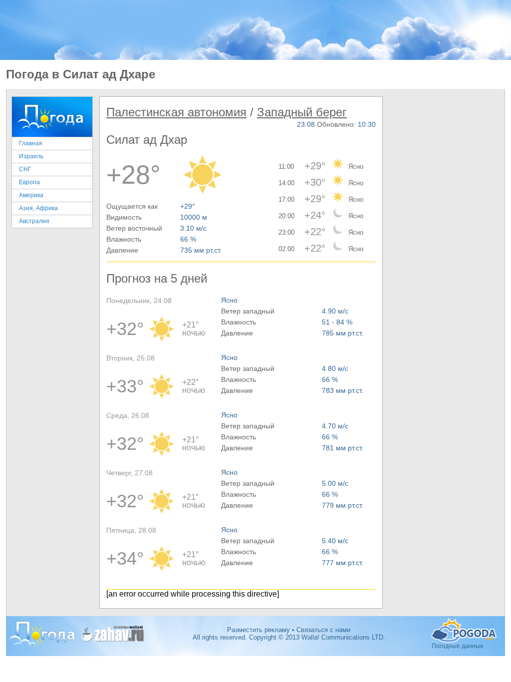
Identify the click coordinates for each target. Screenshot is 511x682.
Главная (30, 143)
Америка (31, 195)
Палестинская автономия (176, 112)
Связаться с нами (323, 630)
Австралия (34, 221)
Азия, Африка (38, 208)
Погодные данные (465, 631)
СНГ (25, 169)
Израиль (31, 156)
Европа (29, 182)
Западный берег (302, 112)
